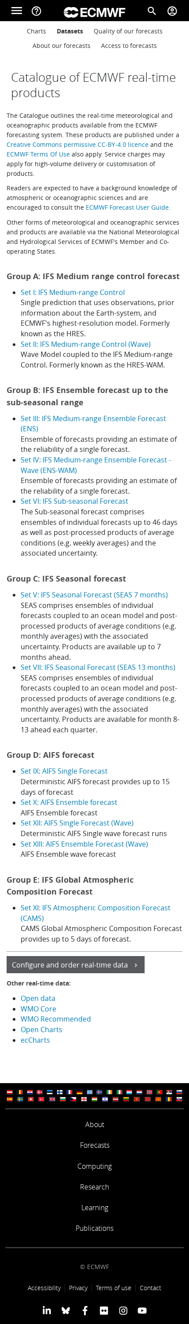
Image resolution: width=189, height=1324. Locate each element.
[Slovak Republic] (179, 1099)
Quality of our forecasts (128, 31)
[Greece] (90, 1092)
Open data (38, 998)
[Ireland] (109, 1092)
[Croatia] (30, 1092)
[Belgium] (20, 1092)
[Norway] (149, 1092)
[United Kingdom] (52, 1099)
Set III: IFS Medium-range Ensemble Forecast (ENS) (93, 424)
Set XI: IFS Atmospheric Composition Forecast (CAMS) (96, 913)
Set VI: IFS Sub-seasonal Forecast (74, 501)
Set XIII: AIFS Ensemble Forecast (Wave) (84, 844)
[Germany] (79, 1092)
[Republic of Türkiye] (41, 1099)
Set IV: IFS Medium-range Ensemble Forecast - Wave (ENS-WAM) (96, 465)
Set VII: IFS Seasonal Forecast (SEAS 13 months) (98, 667)
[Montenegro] (137, 1099)
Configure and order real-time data (70, 965)
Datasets (70, 31)
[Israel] (105, 1099)
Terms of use (113, 1288)
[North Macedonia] (158, 1099)
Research (94, 1187)
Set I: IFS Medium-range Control (73, 292)
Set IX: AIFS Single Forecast (64, 771)
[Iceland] (99, 1092)
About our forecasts (62, 45)
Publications (94, 1228)
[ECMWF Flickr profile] (103, 1310)
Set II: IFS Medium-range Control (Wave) (86, 344)
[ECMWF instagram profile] (122, 1310)
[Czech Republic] (73, 1099)
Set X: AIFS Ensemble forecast (69, 802)
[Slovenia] (179, 1092)
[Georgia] (84, 1099)
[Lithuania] (126, 1099)
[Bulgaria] (63, 1099)
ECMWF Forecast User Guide (127, 207)
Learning (94, 1207)
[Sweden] (20, 1099)
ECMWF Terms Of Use (38, 154)
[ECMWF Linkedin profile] (46, 1310)
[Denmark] (39, 1092)
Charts (36, 31)
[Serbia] (169, 1092)
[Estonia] (50, 1092)
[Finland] (60, 1092)
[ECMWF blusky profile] (65, 1310)
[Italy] (119, 1092)
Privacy (78, 1288)
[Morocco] (148, 1099)
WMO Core (38, 1009)
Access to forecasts (129, 45)
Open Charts (41, 1029)
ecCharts (35, 1040)
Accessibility (44, 1288)
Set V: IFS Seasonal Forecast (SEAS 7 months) (94, 595)
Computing (94, 1166)
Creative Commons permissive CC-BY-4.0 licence (78, 144)
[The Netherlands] (139, 1092)
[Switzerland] (31, 1099)
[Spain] (10, 1099)
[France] (69, 1092)
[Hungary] (94, 1099)
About (94, 1124)
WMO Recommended (57, 1019)
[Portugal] (159, 1092)
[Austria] (10, 1092)
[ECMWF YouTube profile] (142, 1310)
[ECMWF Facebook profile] (85, 1310)
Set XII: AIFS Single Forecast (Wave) (77, 823)
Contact (150, 1288)
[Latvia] (116, 1099)
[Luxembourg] (129, 1092)
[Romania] (169, 1099)
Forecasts (94, 1145)
